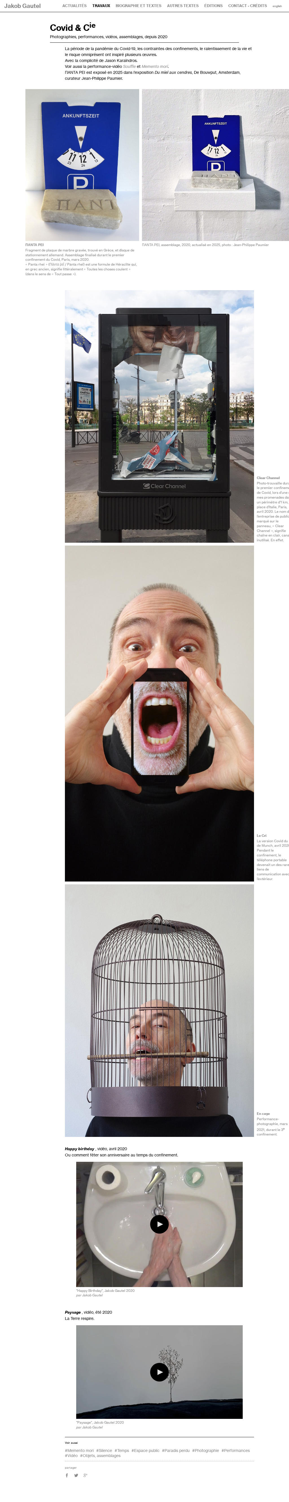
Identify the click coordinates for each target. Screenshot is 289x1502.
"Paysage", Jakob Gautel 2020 (100, 1422)
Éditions (213, 6)
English (277, 6)
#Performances (236, 1450)
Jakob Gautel (22, 5)
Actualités (74, 6)
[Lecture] (159, 1224)
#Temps (122, 1450)
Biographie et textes (138, 6)
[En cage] (159, 1010)
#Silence (104, 1450)
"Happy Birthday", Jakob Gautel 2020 (105, 1290)
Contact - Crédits (247, 6)
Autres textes (183, 6)
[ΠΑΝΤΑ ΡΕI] (82, 165)
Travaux (101, 6)
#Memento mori (79, 1450)
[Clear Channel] (159, 416)
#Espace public (145, 1450)
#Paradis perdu (176, 1450)
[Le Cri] (159, 714)
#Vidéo (71, 1455)
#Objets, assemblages (100, 1455)
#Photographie (205, 1450)
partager (71, 1467)
